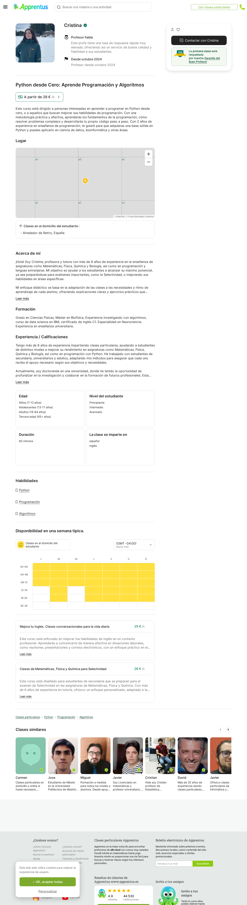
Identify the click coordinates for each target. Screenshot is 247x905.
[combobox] (103, 7)
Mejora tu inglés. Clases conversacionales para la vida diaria (64, 626)
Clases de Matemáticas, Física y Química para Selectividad (63, 669)
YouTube (75, 897)
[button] (178, 29)
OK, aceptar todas (49, 882)
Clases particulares (28, 717)
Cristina (73, 25)
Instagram (46, 897)
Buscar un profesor (43, 854)
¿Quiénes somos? (72, 846)
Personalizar (47, 891)
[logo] (32, 7)
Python (24, 490)
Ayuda (36, 858)
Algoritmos (27, 513)
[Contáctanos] (242, 7)
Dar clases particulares (214, 7)
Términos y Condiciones (75, 858)
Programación (29, 502)
